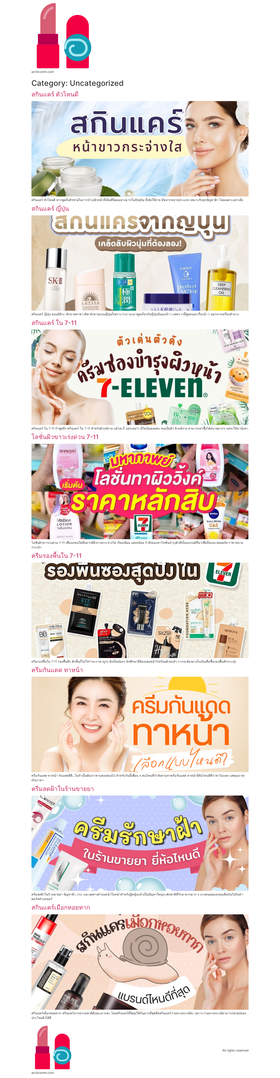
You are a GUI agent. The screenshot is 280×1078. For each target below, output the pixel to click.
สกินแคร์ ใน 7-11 (54, 323)
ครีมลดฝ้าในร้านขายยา (62, 788)
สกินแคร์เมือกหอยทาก (60, 907)
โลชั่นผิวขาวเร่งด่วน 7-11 (65, 437)
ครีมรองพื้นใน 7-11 (56, 555)
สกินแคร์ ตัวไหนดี (54, 94)
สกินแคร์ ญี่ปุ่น (50, 208)
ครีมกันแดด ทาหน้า (57, 670)
